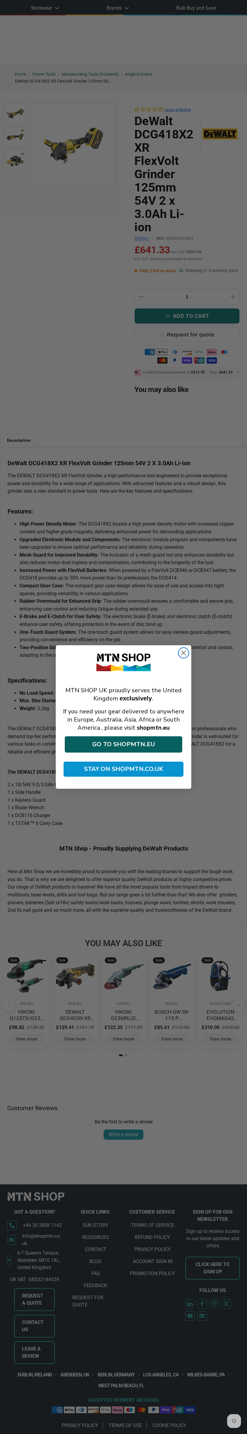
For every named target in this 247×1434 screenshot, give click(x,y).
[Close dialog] (183, 653)
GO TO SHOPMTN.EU (123, 744)
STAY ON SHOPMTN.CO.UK (123, 769)
